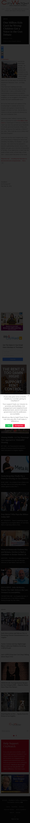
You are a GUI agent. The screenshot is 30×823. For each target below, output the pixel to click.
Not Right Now (19, 425)
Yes (9, 425)
